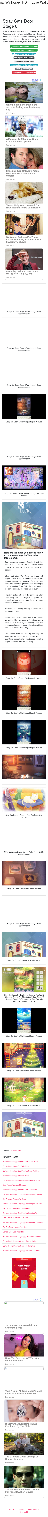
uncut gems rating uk (24, 69)
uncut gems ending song (24, 61)
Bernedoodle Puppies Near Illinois (16, 1175)
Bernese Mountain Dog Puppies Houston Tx (20, 1213)
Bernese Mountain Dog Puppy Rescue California (22, 1236)
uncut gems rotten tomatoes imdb (24, 50)
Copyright (24, 1512)
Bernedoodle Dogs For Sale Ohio (16, 1166)
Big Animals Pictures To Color (14, 1199)
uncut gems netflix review (24, 57)
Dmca (11, 1509)
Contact (21, 1509)
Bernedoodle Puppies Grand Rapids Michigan (21, 1241)
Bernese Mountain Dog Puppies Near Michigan (21, 1171)
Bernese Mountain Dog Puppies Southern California (23, 1222)
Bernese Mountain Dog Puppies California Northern (23, 1194)
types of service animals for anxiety (24, 46)
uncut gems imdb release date (24, 72)
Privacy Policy (33, 1509)
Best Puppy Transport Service (14, 1185)
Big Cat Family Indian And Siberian (16, 1227)
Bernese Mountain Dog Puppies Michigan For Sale (22, 1203)
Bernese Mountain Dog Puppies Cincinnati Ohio (21, 1250)
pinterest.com (16, 1150)
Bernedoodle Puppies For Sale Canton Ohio (20, 1189)
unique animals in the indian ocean (24, 65)
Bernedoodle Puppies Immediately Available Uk (21, 1180)
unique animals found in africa (24, 54)
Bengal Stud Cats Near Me (13, 1232)
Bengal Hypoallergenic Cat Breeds (16, 1208)
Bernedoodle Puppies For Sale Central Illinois (20, 1161)
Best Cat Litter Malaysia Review (15, 1217)
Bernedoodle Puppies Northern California (19, 1246)
